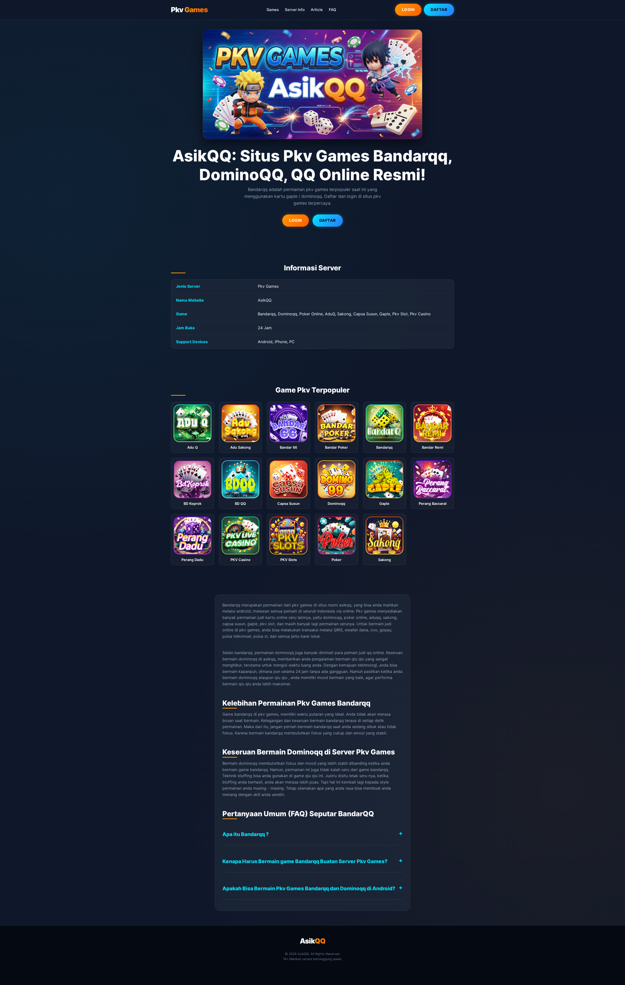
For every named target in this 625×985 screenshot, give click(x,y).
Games (273, 9)
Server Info (295, 9)
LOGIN (295, 220)
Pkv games (366, 611)
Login (408, 9)
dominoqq (248, 677)
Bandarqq (231, 605)
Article (317, 9)
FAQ (332, 9)
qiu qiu (358, 659)
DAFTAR (327, 220)
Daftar (439, 9)
